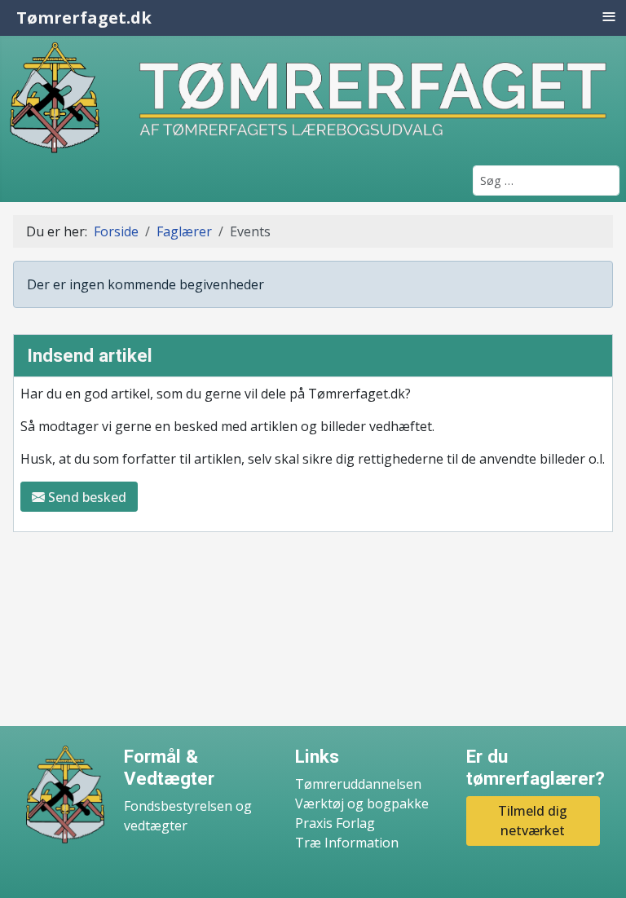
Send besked (85, 497)
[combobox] (546, 180)
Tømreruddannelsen (358, 784)
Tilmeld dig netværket (532, 820)
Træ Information (347, 843)
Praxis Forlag (335, 823)
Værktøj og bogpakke (362, 803)
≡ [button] (609, 16)
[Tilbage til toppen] (597, 868)
